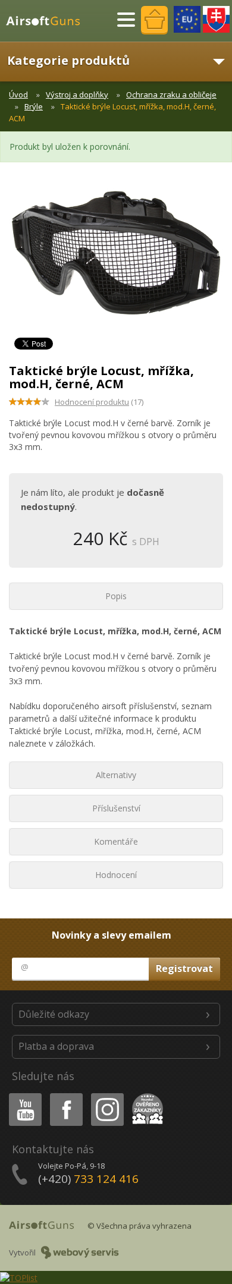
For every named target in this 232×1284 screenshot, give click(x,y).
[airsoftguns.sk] (216, 19)
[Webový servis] (80, 1252)
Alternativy (116, 775)
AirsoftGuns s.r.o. (48, 21)
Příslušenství (116, 808)
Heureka (145, 1095)
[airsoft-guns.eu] (187, 19)
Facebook (65, 1095)
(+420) (88, 1179)
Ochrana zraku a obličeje (171, 94)
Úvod (18, 94)
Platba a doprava (56, 1046)
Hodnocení (116, 874)
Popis (116, 596)
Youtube (22, 1095)
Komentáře (116, 841)
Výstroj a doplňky (77, 94)
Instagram (107, 1095)
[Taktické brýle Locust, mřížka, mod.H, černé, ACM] (116, 258)
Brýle (33, 106)
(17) (99, 401)
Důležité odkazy (53, 1014)
